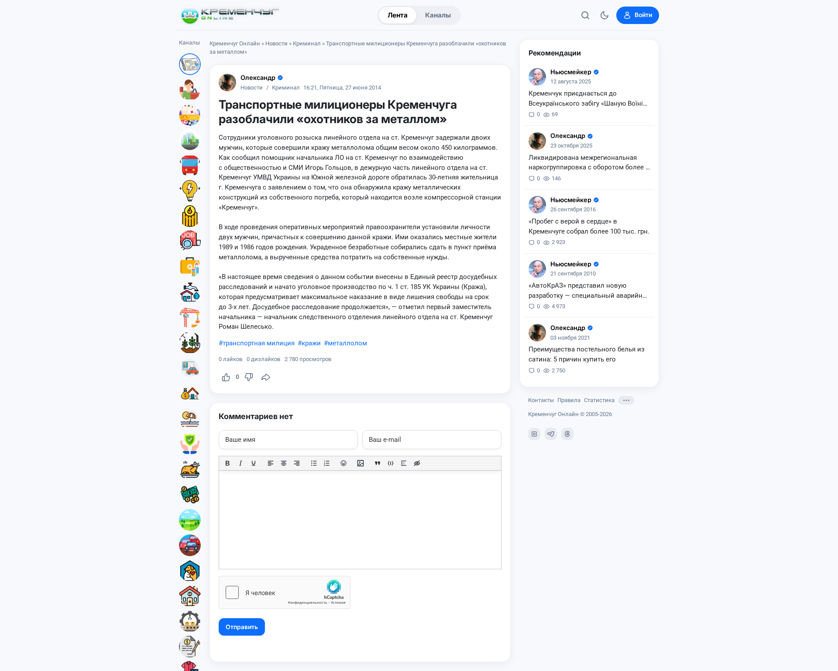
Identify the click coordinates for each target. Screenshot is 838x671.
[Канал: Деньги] (190, 495)
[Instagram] (534, 434)
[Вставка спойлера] (403, 463)
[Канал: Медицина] (190, 267)
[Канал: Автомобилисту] (190, 368)
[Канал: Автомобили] (190, 545)
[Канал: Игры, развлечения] (190, 115)
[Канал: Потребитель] (190, 89)
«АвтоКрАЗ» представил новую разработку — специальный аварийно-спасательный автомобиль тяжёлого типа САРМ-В (588, 291)
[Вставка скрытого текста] (416, 463)
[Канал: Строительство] (190, 317)
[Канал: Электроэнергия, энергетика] (190, 191)
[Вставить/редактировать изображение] (360, 463)
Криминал (307, 43)
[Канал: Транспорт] (190, 165)
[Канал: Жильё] (190, 596)
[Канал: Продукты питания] (190, 469)
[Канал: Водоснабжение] (190, 292)
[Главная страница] (230, 15)
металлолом (347, 343)
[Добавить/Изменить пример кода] (390, 463)
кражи (311, 343)
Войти (643, 14)
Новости (276, 43)
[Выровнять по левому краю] (270, 463)
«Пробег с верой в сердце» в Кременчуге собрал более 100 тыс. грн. (589, 226)
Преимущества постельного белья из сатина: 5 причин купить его (587, 354)
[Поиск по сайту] (585, 15)
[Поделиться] (265, 377)
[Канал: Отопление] (190, 216)
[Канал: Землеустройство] (190, 520)
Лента (398, 15)
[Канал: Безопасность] (190, 444)
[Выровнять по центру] (283, 463)
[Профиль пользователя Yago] (227, 82)
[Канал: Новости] (190, 64)
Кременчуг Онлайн (235, 43)
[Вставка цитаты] (377, 463)
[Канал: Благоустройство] (190, 140)
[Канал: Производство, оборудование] (190, 621)
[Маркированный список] (313, 463)
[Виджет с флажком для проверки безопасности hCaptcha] (284, 592)
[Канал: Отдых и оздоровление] (190, 419)
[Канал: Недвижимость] (190, 393)
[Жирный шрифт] (227, 463)
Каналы (438, 15)
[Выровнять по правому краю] (296, 463)
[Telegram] (551, 434)
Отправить (242, 626)
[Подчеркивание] (253, 463)
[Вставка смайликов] (343, 463)
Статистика (599, 400)
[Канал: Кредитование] (190, 646)
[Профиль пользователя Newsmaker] (537, 77)
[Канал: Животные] (190, 571)
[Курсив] (240, 463)
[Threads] (567, 434)
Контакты (541, 400)
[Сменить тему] (604, 15)
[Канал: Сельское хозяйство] (190, 343)
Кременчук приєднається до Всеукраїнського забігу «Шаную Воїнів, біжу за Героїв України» (588, 99)
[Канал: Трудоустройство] (190, 241)
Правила (568, 400)
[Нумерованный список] (326, 463)
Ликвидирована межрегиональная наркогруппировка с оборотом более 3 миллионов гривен (589, 163)
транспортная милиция (259, 343)
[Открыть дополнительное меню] (626, 400)
